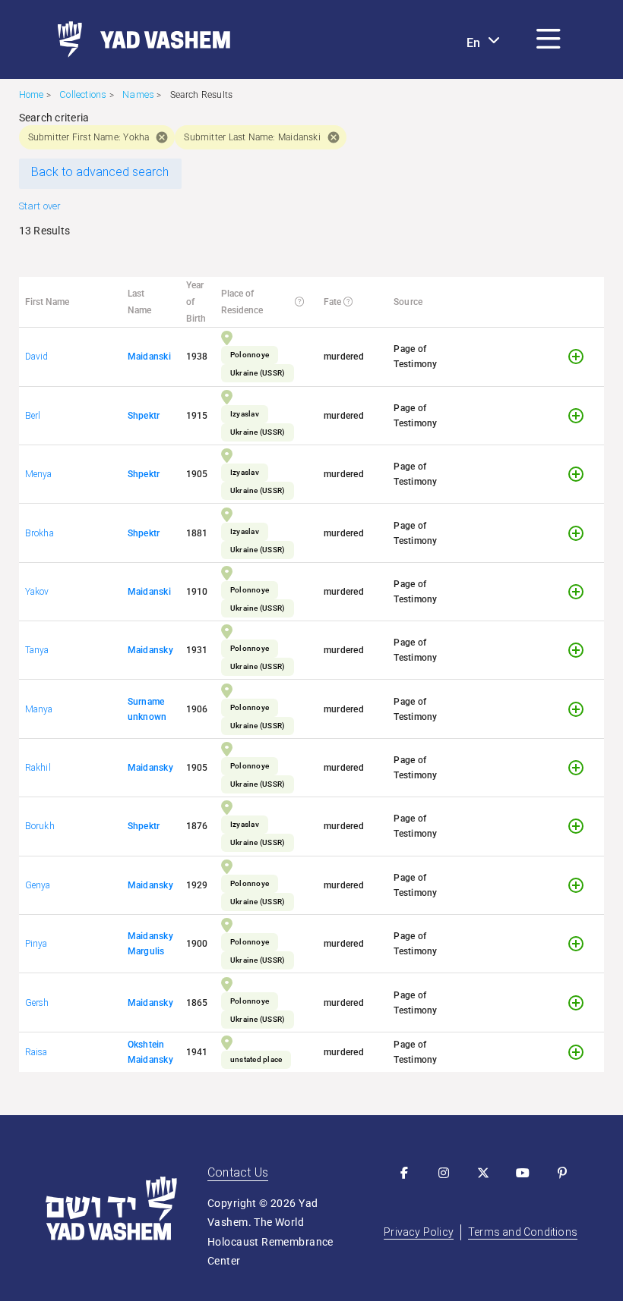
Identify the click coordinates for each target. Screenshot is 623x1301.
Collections (82, 94)
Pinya (36, 943)
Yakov (37, 591)
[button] (548, 39)
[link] (138, 39)
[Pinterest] (562, 1173)
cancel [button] (162, 137)
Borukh (40, 826)
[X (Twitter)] (483, 1173)
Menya (38, 474)
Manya (39, 709)
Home (31, 94)
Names (138, 94)
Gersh (37, 1003)
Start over (40, 206)
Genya (38, 885)
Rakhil (38, 767)
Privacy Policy (419, 1232)
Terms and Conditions (522, 1232)
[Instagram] (444, 1173)
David (37, 356)
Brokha (39, 533)
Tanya (37, 650)
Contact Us (237, 1172)
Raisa (36, 1052)
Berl (33, 415)
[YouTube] (523, 1173)
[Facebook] (404, 1173)
